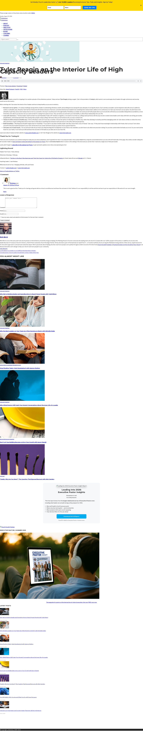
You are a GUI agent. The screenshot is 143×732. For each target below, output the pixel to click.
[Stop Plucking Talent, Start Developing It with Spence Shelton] (22, 363)
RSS (21, 89)
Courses (6, 35)
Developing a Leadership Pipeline (8, 365)
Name (1, 210)
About (5, 23)
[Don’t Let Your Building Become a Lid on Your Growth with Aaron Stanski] (22, 437)
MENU (33, 13)
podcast (2, 63)
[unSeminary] (4, 18)
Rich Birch (4, 77)
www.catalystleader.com (31, 132)
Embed (25, 86)
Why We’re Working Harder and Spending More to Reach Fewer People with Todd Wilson (28, 294)
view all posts (3, 248)
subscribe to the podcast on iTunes (22, 145)
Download (19, 86)
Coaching (6, 33)
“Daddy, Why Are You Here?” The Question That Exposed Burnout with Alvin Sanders (27, 479)
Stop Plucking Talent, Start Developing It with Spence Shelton (20, 368)
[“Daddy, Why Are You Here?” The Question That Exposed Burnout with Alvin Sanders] (22, 474)
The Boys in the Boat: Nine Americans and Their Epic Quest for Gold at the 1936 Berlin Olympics (36, 158)
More (24, 89)
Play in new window (10, 86)
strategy (7, 63)
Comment (2, 207)
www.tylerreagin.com (65, 132)
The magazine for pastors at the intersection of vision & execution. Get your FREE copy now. (71, 602)
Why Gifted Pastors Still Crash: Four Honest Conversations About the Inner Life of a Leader (29, 405)
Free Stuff (7, 27)
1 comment (15, 77)
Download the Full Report (71, 516)
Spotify (17, 89)
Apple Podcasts (10, 89)
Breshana (13, 183)
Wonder (80, 158)
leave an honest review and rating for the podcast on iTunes (28, 141)
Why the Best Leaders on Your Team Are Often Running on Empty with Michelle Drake (27, 331)
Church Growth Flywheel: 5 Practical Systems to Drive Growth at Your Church (119, 244)
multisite (2, 439)
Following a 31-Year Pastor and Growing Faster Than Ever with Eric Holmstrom (20, 710)
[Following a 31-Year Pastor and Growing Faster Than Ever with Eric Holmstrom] (4, 707)
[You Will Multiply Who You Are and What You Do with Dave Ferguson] (4, 694)
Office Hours (7, 29)
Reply (4, 191)
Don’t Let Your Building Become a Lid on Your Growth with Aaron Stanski (23, 442)
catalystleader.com (11, 168)
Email (1, 214)
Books (5, 31)
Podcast (6, 25)
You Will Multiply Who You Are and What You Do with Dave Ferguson (18, 697)
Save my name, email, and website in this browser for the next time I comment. (23, 217)
